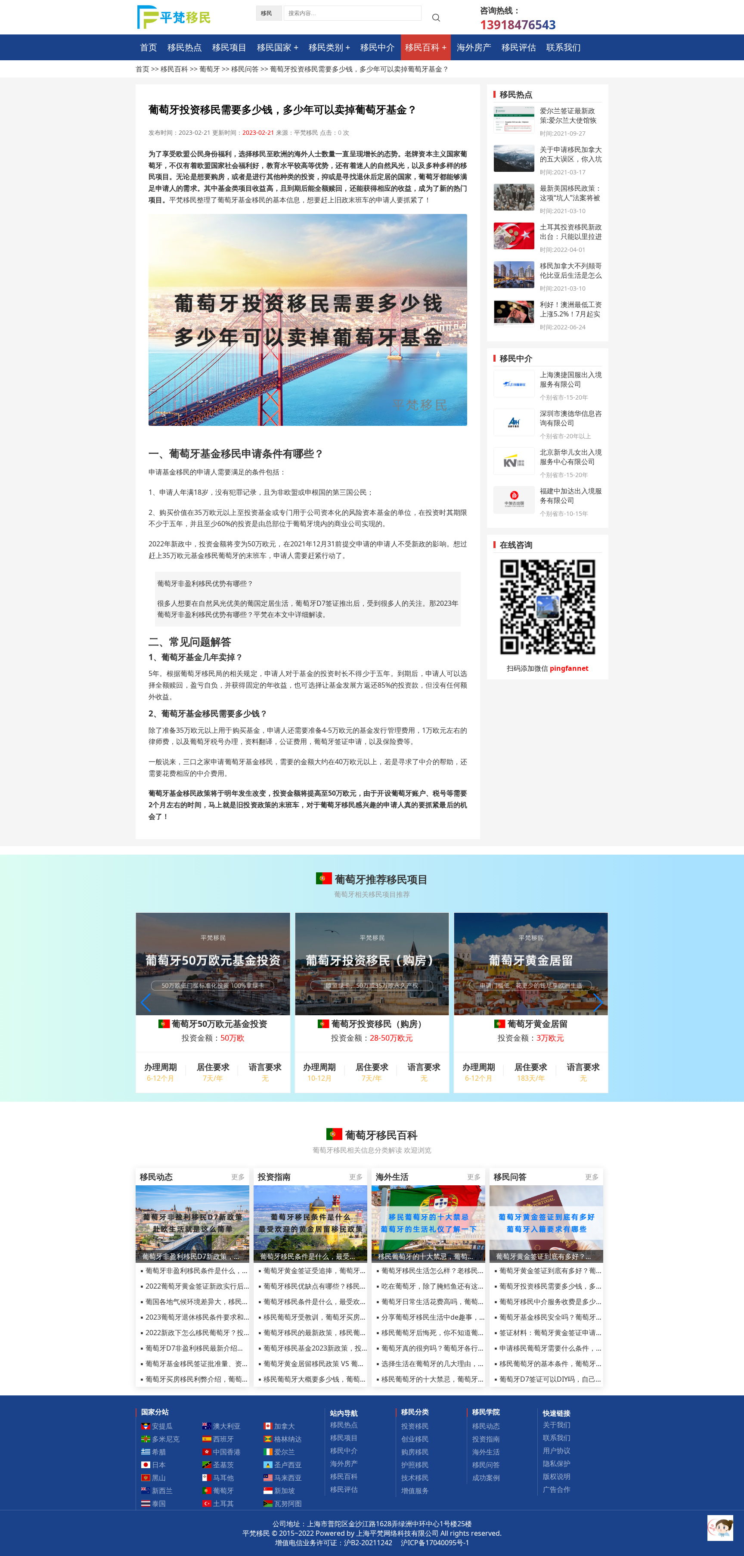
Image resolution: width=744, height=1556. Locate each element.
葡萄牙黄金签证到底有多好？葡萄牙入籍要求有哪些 (546, 1256)
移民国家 (274, 47)
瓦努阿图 (287, 1503)
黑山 (158, 1477)
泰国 (158, 1503)
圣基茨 (222, 1464)
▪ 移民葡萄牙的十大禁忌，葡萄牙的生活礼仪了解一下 (458, 1379)
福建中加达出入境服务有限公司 (571, 495)
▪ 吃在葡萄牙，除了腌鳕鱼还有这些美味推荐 (444, 1286)
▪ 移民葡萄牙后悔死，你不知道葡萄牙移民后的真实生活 (461, 1332)
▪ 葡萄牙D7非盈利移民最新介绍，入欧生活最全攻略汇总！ (230, 1348)
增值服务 (415, 1490)
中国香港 (226, 1452)
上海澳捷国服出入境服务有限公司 (571, 379)
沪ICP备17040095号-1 (435, 1542)
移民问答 (245, 69)
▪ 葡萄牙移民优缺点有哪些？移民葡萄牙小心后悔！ (336, 1286)
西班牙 (222, 1439)
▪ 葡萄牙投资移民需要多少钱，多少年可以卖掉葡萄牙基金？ (586, 1286)
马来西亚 (287, 1477)
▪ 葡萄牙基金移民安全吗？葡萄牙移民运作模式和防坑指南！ (586, 1317)
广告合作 (556, 1489)
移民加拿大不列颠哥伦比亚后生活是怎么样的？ (571, 275)
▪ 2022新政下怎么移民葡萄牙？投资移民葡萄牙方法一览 (226, 1332)
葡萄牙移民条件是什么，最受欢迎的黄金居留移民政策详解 (310, 1256)
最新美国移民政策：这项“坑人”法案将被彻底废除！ (571, 197)
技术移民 (415, 1477)
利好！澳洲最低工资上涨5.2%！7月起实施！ (571, 314)
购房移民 (415, 1452)
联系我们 (563, 47)
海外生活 (486, 1452)
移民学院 (486, 1411)
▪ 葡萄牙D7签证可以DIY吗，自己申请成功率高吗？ (572, 1379)
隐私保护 (556, 1463)
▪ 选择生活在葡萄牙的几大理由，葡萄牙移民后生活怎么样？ (468, 1363)
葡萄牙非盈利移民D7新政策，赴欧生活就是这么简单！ (192, 1256)
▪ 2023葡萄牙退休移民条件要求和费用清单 (205, 1317)
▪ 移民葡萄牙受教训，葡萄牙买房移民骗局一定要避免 (340, 1317)
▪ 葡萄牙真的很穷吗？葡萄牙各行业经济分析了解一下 (458, 1348)
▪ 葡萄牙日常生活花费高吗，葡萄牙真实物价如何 (451, 1301)
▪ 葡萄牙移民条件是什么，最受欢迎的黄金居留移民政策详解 (350, 1301)
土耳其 (222, 1503)
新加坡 (284, 1490)
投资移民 (415, 1426)
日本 (158, 1464)
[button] (598, 1002)
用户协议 (556, 1450)
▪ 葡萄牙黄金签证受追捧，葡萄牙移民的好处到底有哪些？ (347, 1270)
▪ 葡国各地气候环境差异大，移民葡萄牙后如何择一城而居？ (232, 1301)
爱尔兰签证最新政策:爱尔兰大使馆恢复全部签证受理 (568, 120)
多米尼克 (165, 1439)
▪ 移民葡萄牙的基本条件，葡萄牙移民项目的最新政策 (576, 1363)
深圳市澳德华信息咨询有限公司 (571, 418)
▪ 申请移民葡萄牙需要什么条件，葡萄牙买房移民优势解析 (583, 1348)
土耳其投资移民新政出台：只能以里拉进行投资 (571, 236)
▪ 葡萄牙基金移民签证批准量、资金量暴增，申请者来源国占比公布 (242, 1363)
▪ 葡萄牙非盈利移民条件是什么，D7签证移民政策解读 (223, 1270)
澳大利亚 (226, 1426)
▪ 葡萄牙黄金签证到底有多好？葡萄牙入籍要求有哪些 (576, 1270)
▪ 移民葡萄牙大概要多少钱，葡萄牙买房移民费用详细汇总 (347, 1379)
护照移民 (415, 1464)
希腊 (158, 1452)
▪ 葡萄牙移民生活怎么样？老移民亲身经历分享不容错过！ (465, 1270)
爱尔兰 (284, 1452)
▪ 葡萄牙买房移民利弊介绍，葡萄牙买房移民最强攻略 (222, 1379)
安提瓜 (161, 1426)
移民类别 (326, 47)
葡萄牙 (209, 69)
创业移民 (415, 1439)
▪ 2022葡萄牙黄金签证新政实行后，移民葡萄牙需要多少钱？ (233, 1286)
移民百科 (422, 47)
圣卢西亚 (287, 1464)
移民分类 (415, 1411)
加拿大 (284, 1426)
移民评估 (519, 47)
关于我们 (556, 1424)
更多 (238, 1176)
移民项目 (229, 47)
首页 (148, 47)
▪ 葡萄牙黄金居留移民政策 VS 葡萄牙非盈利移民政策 (339, 1363)
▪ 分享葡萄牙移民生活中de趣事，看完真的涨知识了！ (458, 1317)
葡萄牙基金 (181, 656)
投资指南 (486, 1439)
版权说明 (556, 1476)
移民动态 (486, 1426)
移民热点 (184, 47)
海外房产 (474, 47)
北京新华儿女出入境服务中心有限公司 (571, 456)
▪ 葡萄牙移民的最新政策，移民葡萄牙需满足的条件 (336, 1332)
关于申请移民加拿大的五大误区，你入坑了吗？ (571, 159)
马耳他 (222, 1477)
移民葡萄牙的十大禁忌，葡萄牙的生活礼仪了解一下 (428, 1256)
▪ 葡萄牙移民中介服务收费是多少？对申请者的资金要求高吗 (586, 1301)
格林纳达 (287, 1439)
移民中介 (377, 47)
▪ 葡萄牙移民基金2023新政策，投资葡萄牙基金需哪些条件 (347, 1348)
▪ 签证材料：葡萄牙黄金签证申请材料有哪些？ (565, 1332)
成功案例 (486, 1477)
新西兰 (161, 1490)
